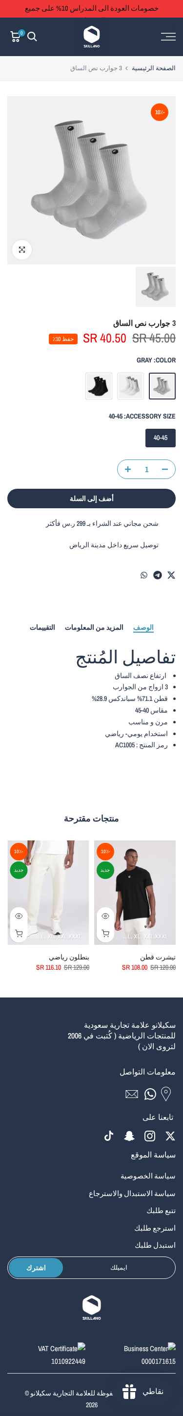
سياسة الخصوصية (148, 1176)
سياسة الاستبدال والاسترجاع (132, 1193)
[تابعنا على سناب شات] (129, 1135)
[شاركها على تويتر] (171, 575)
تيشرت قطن (158, 957)
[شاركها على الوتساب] (144, 575)
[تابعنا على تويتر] (170, 1135)
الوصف (143, 627)
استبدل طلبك (155, 1245)
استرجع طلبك (155, 1228)
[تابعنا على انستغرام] (149, 1135)
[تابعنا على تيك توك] (108, 1135)
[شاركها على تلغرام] (157, 575)
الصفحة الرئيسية (154, 68)
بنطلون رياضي (69, 957)
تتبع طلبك (161, 1210)
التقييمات (42, 627)
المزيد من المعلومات (94, 627)
